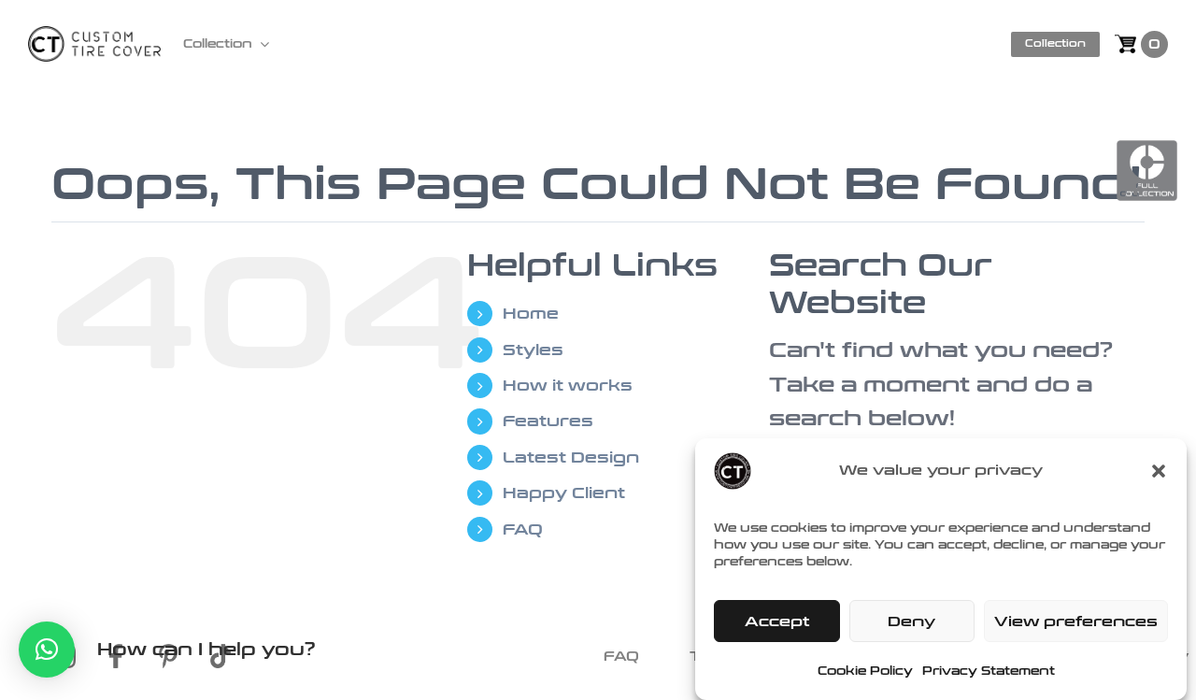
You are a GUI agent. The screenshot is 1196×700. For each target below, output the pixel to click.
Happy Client (564, 493)
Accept (777, 621)
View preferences (1076, 621)
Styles (533, 350)
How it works (568, 385)
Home (531, 313)
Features (548, 421)
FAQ (523, 529)
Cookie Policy (865, 671)
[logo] (94, 36)
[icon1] (77, 654)
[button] (1158, 471)
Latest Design (571, 457)
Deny (911, 621)
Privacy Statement (988, 671)
